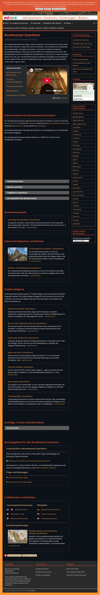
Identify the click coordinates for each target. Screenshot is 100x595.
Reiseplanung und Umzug (82, 43)
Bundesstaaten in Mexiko (29, 39)
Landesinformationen (20, 23)
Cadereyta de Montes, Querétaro (23, 338)
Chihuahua (77, 135)
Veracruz (76, 217)
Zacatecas (76, 224)
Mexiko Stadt (78, 113)
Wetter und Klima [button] (15, 187)
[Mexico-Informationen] (50, 13)
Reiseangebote (12, 91)
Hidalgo (31, 123)
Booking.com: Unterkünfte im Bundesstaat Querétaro (28, 461)
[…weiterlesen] (31, 227)
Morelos (76, 170)
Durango (76, 145)
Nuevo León (77, 177)
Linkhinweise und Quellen (16, 95)
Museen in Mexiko (35, 28)
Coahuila (76, 138)
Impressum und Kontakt (12, 569)
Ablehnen (47, 9)
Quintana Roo (78, 192)
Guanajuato (41, 126)
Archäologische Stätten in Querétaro (46, 248)
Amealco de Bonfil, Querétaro (21, 308)
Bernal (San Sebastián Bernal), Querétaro (27, 323)
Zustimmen (39, 9)
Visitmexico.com (21, 510)
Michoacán (19, 126)
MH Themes (32, 590)
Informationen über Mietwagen (20, 482)
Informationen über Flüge (18, 477)
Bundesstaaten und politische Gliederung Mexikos (43, 532)
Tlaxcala (76, 213)
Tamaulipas (77, 209)
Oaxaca (75, 181)
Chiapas (76, 131)
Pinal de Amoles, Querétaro (20, 367)
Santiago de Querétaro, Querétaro (24, 219)
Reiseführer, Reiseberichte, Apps (83, 70)
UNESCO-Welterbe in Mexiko (53, 28)
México (75, 163)
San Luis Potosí (12, 123)
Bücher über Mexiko (80, 59)
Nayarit (75, 174)
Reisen (68, 23)
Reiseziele (36, 23)
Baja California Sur (80, 124)
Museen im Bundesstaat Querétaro (24, 268)
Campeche (77, 127)
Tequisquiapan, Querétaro (20, 396)
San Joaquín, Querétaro (19, 381)
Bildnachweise (9, 571)
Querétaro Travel (17, 514)
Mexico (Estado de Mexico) (56, 123)
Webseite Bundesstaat (19, 518)
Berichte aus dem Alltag (81, 47)
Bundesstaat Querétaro (14, 39)
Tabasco (76, 206)
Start (7, 23)
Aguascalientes (78, 117)
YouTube (63, 98)
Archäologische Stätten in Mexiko (15, 28)
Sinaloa (75, 199)
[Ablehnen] (98, 6)
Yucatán (76, 220)
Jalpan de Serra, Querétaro (20, 352)
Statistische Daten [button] (15, 181)
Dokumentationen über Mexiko (81, 64)
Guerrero (76, 152)
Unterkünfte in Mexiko (47, 468)
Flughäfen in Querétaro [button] (17, 192)
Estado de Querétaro (49, 518)
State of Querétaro (48, 514)
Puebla (75, 184)
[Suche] (95, 23)
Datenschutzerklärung (11, 573)
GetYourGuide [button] (13, 428)
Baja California (78, 120)
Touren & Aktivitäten (14, 86)
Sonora (75, 202)
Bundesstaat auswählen (82, 238)
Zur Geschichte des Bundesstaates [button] (22, 198)
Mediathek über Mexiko (52, 23)
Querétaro (77, 188)
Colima (75, 142)
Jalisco (75, 160)
